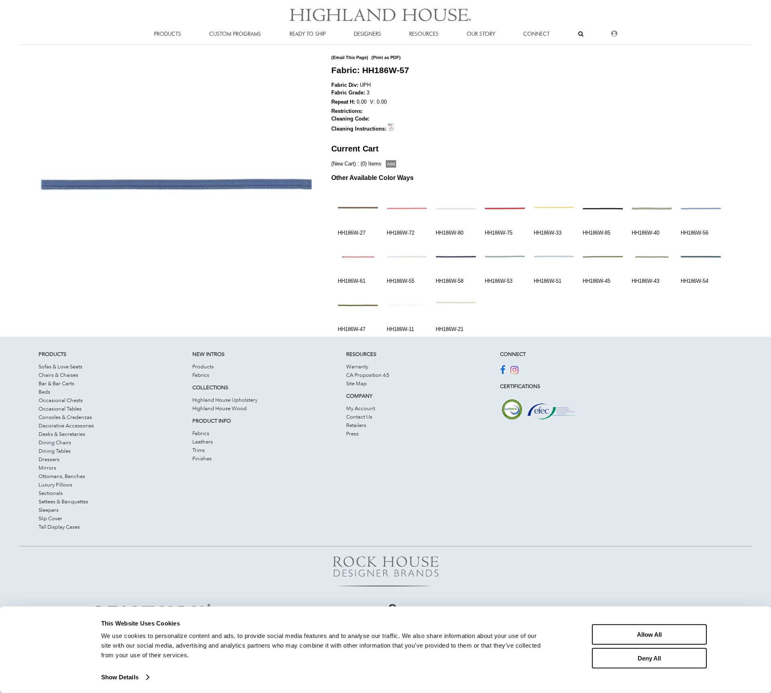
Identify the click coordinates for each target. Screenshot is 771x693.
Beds (44, 391)
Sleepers (49, 510)
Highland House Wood (219, 408)
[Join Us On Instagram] (514, 371)
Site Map (356, 383)
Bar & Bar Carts (56, 383)
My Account (360, 408)
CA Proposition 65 (368, 375)
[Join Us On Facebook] (502, 371)
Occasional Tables (60, 408)
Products (203, 366)
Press (352, 433)
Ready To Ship (308, 34)
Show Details (120, 677)
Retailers (356, 425)
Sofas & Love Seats (60, 366)
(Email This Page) (349, 57)
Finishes (202, 458)
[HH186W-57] (176, 318)
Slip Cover (50, 518)
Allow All (649, 634)
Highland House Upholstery (224, 400)
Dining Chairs (55, 442)
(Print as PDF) (386, 57)
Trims (198, 450)
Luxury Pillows (55, 484)
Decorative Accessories (66, 425)
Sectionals (51, 493)
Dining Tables (55, 451)
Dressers (49, 459)
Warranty (357, 366)
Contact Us (359, 416)
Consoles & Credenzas (65, 417)
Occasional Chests (61, 400)
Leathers (202, 441)
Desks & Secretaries (62, 434)
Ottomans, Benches (62, 476)
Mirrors (47, 467)
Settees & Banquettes (63, 501)
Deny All (649, 657)
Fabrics (200, 375)
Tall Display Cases (59, 526)
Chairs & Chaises (58, 375)
